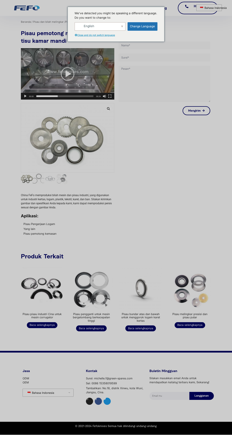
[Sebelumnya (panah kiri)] (6, 217)
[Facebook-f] (98, 401)
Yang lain (29, 229)
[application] (67, 74)
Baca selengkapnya (42, 325)
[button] (67, 74)
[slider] (64, 96)
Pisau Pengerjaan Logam (39, 224)
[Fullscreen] (110, 96)
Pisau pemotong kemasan (39, 233)
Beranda (26, 21)
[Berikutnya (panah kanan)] (226, 217)
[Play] (25, 96)
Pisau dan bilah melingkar (48, 21)
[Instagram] (89, 401)
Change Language (142, 26)
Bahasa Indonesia (211, 8)
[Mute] (104, 96)
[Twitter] (107, 401)
